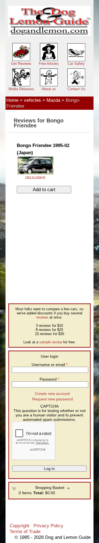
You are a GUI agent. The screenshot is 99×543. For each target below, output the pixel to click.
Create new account (52, 393)
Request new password (52, 399)
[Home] (49, 21)
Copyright (19, 525)
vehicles (32, 100)
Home (12, 100)
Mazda (53, 100)
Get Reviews (21, 63)
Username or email (49, 364)
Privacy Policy (48, 525)
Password (49, 379)
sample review (50, 342)
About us (49, 89)
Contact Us (76, 89)
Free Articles (49, 63)
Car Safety (76, 63)
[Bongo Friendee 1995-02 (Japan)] (35, 167)
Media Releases (21, 89)
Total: (38, 493)
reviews (42, 317)
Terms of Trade (25, 531)
